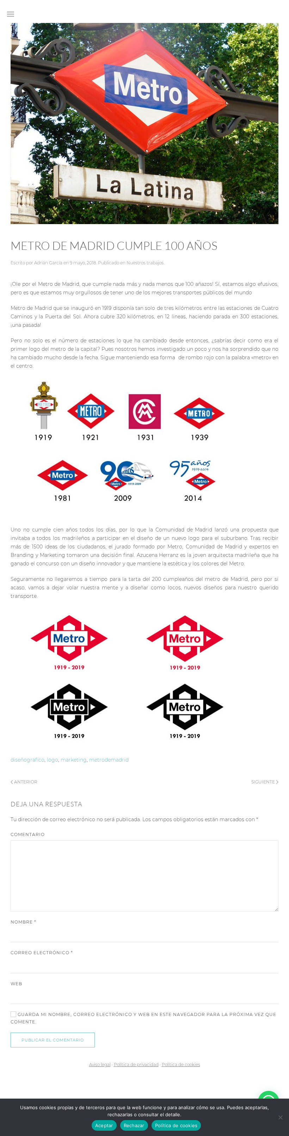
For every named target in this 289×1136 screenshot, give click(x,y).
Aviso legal (100, 1064)
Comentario (28, 834)
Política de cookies (181, 1064)
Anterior (25, 782)
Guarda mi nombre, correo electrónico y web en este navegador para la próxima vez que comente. (143, 1018)
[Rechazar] (280, 1117)
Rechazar (134, 1125)
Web (16, 983)
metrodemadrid (109, 760)
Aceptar (104, 1125)
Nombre (23, 922)
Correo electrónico (42, 952)
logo (52, 760)
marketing (74, 760)
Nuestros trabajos (145, 262)
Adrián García (48, 262)
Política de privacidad (136, 1064)
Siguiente (263, 782)
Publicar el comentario (52, 1040)
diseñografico (27, 760)
